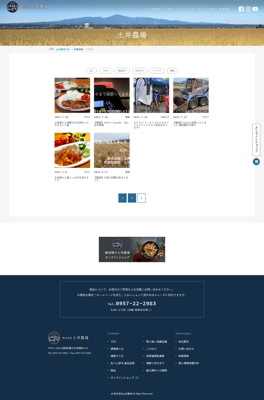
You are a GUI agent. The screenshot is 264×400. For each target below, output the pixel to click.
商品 (170, 9)
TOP (146, 9)
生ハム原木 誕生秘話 (123, 363)
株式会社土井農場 (123, 393)
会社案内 (211, 9)
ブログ (106, 70)
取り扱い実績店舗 (156, 341)
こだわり (180, 9)
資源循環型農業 (155, 356)
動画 (172, 70)
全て (92, 70)
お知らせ (139, 70)
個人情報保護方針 (188, 363)
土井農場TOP (63, 49)
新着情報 (224, 9)
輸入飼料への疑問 (156, 370)
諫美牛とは (117, 356)
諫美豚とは (158, 9)
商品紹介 (122, 70)
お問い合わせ (196, 9)
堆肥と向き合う (155, 363)
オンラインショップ (122, 377)
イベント (157, 70)
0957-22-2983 (132, 303)
